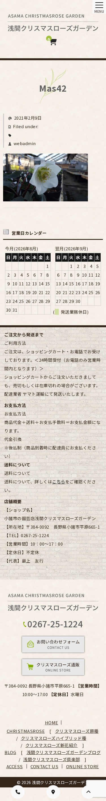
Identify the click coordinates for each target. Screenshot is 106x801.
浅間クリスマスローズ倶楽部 (51, 759)
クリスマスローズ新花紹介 (51, 745)
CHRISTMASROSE (26, 731)
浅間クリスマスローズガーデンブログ (64, 752)
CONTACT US (44, 766)
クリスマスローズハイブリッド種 (53, 738)
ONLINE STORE (82, 766)
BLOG (10, 752)
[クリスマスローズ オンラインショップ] (53, 27)
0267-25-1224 (55, 623)
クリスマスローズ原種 (77, 731)
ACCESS (15, 766)
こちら (58, 482)
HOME (51, 722)
